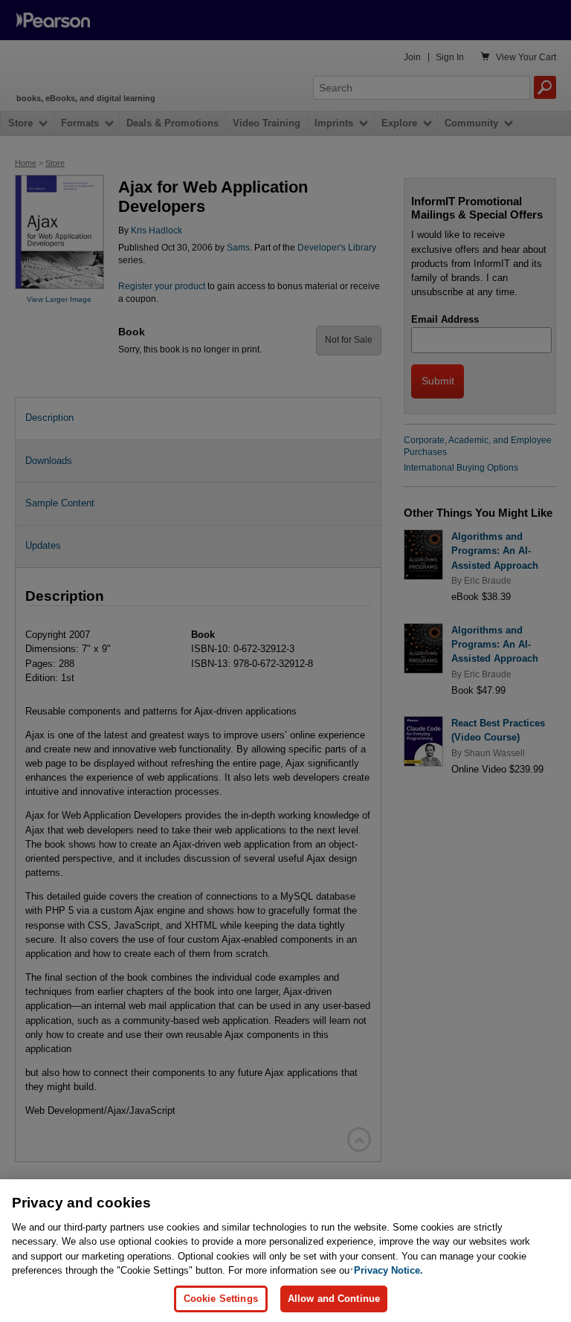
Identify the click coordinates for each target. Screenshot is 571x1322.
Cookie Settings (221, 1298)
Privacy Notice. (388, 1270)
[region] (285, 1250)
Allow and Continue (334, 1298)
